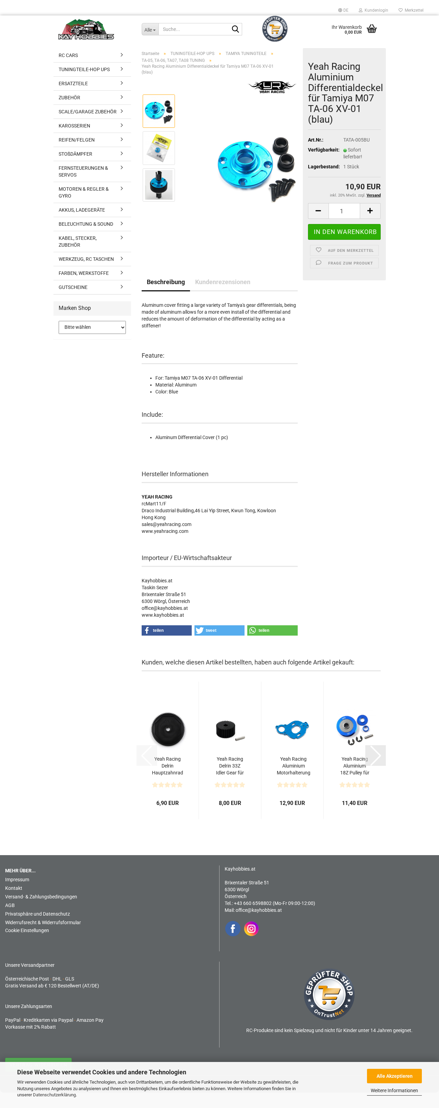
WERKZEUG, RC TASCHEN (86, 259)
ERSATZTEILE (73, 83)
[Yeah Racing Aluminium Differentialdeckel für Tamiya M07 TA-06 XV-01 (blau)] (256, 166)
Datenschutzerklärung (54, 1094)
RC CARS (68, 55)
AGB (10, 905)
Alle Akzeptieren (395, 1076)
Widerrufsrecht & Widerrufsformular (43, 922)
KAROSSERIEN (74, 125)
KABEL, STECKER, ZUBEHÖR (78, 241)
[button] (343, 10)
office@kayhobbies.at (259, 910)
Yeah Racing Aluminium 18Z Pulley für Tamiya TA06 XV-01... (354, 766)
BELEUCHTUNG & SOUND (86, 224)
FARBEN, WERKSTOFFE (84, 273)
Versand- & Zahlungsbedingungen (41, 896)
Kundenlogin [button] (375, 10)
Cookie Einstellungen (27, 930)
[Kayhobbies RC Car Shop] (94, 29)
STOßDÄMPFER (75, 154)
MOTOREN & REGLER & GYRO (84, 192)
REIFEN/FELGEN (77, 140)
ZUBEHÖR (69, 97)
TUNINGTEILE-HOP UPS (84, 69)
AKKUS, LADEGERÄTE (82, 210)
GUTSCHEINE (73, 287)
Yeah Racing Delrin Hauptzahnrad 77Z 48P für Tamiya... (167, 766)
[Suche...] (235, 29)
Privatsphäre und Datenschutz (37, 914)
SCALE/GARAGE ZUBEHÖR (88, 111)
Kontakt (13, 888)
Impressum (17, 879)
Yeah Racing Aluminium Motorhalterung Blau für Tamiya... (293, 766)
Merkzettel (413, 10)
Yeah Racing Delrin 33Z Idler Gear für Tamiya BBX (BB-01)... (230, 766)
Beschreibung (166, 282)
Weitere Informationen (394, 1090)
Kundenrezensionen (222, 282)
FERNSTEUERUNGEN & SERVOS (83, 171)
